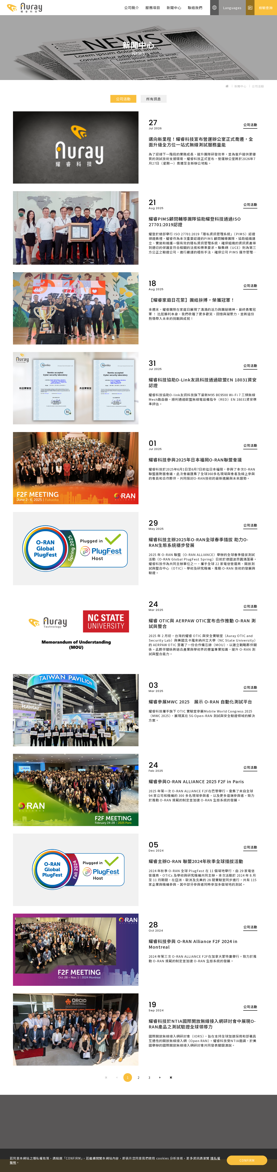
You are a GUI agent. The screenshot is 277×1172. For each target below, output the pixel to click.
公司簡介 (131, 7)
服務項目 (152, 7)
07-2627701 (108, 1128)
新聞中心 (174, 7)
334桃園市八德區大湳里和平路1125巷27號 (50, 1148)
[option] (138, 47)
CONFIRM (247, 1160)
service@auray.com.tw (38, 1141)
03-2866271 (27, 1128)
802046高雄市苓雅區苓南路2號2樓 (124, 1148)
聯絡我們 (195, 7)
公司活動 (258, 86)
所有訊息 (153, 98)
